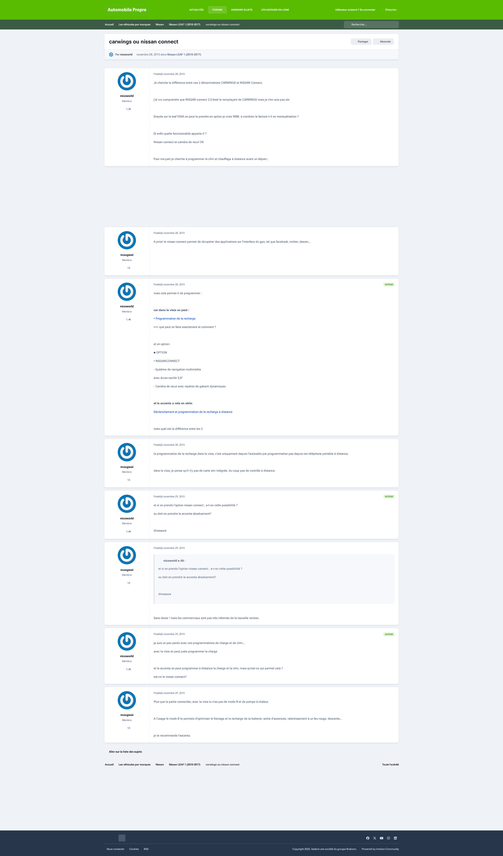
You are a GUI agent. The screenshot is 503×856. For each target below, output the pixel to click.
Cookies (134, 849)
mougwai (126, 255)
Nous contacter (115, 849)
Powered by (380, 849)
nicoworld (126, 54)
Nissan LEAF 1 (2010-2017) (184, 54)
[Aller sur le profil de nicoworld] (111, 54)
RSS (146, 849)
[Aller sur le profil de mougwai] (127, 240)
